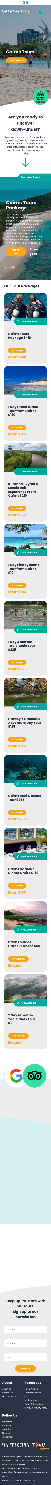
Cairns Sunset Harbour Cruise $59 (24, 944)
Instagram (7, 1421)
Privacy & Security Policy (35, 1407)
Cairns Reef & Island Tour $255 (24, 798)
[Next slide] (12, 267)
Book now (17, 350)
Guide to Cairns (31, 1400)
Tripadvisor (7, 1436)
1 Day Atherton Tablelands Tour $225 (21, 646)
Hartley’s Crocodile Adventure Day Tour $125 (24, 723)
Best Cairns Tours (10, 1396)
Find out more (16, 252)
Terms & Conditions (33, 1404)
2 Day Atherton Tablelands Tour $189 (21, 1019)
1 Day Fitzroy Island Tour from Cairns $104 (24, 569)
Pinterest (6, 1433)
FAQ (26, 1396)
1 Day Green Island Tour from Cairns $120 (23, 411)
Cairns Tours (7, 1456)
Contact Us (7, 1392)
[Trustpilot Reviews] (27, 2)
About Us (6, 1389)
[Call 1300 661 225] (41, 12)
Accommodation (32, 1392)
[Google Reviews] (24, 2)
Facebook (7, 1425)
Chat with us (16, 60)
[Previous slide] (6, 267)
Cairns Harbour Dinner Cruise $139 (23, 871)
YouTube (6, 1429)
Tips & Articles (31, 1389)
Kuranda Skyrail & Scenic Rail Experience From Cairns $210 (23, 490)
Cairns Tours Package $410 (19, 336)
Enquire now (18, 959)
